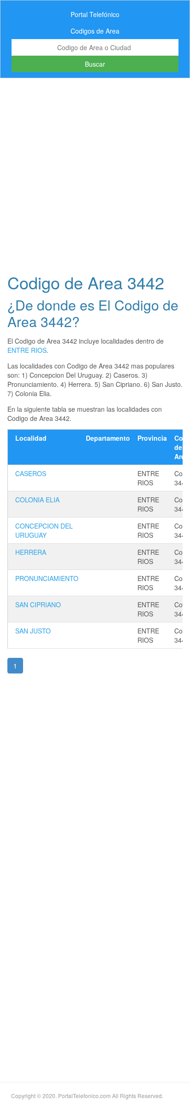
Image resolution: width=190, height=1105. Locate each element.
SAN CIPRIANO (38, 604)
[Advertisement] (95, 173)
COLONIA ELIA (37, 499)
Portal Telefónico (95, 14)
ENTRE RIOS (27, 350)
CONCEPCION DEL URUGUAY (44, 530)
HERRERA (30, 552)
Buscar (95, 64)
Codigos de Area (95, 30)
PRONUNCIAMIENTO (46, 578)
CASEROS (30, 473)
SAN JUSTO (33, 630)
